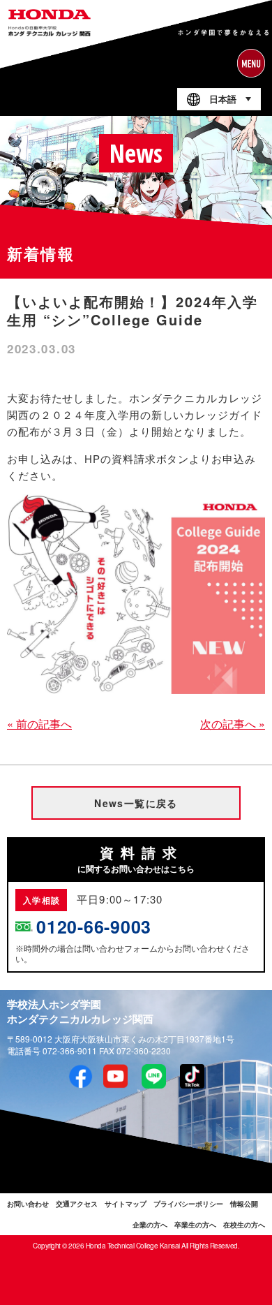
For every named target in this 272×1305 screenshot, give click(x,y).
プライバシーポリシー (188, 1204)
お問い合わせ (28, 1204)
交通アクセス (77, 1204)
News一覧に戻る (136, 803)
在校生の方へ (244, 1225)
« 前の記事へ (39, 724)
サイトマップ (125, 1204)
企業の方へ (150, 1225)
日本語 (222, 99)
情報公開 (244, 1204)
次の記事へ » (232, 724)
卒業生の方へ (195, 1225)
